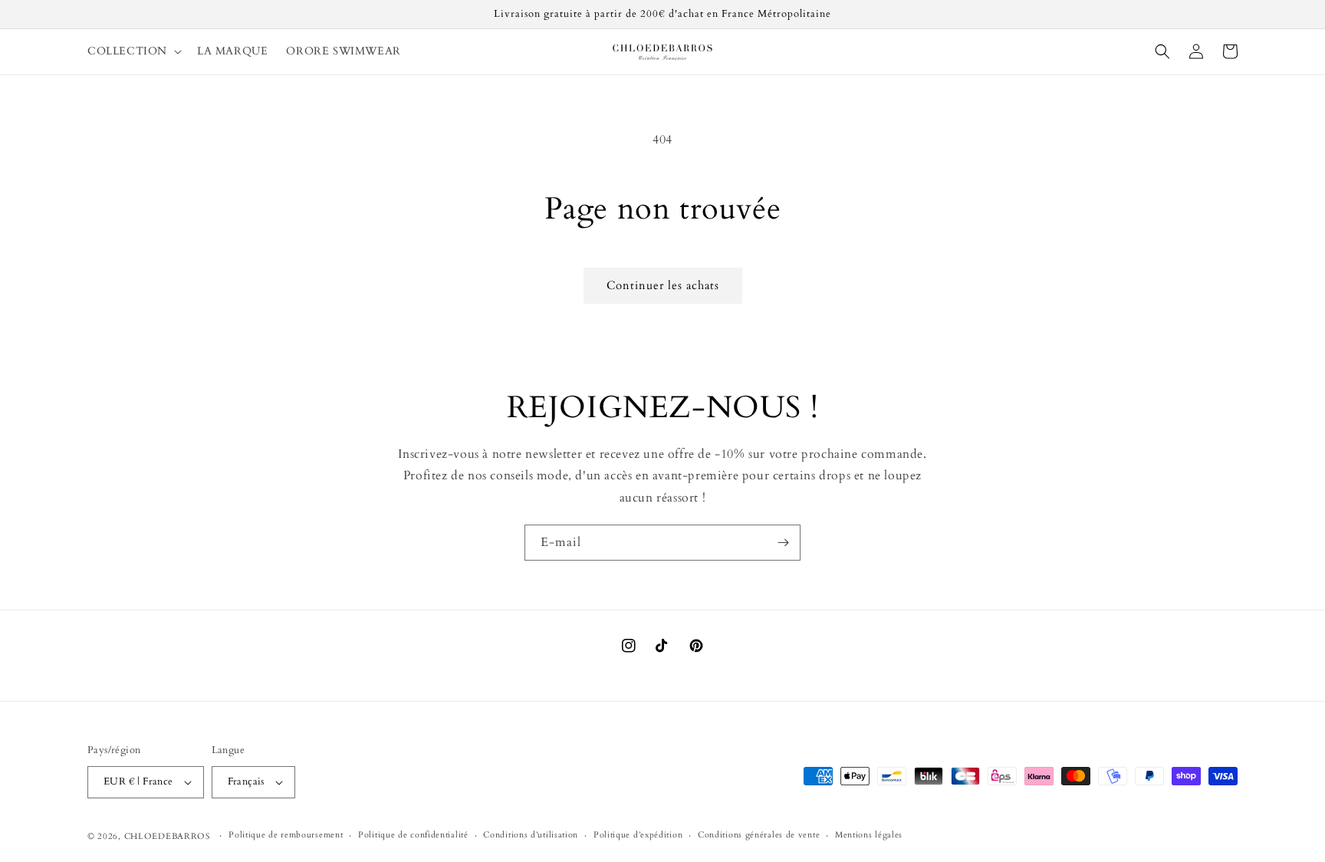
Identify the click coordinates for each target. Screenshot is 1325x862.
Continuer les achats (663, 285)
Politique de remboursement (286, 835)
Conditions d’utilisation (530, 835)
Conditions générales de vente (759, 835)
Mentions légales (869, 835)
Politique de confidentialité (413, 835)
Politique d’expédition (637, 835)
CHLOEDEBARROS (167, 836)
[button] (133, 51)
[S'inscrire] (783, 543)
